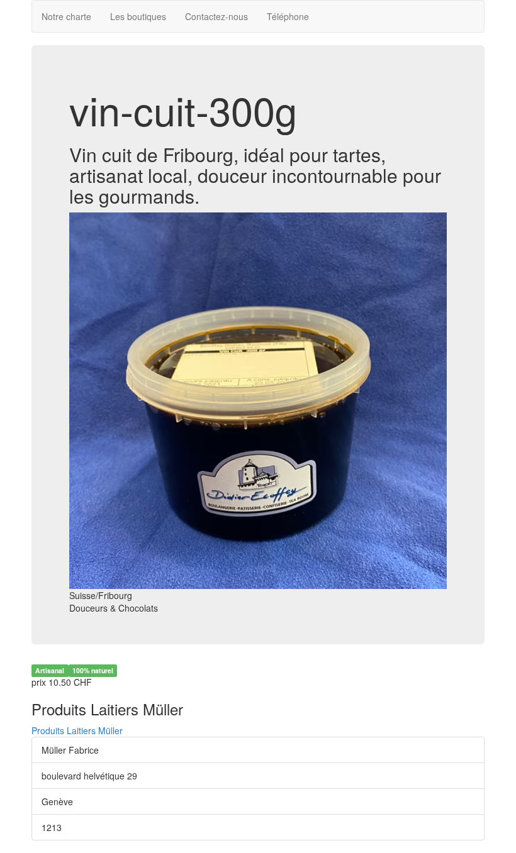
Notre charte (66, 16)
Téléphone (288, 16)
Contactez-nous (216, 16)
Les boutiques (138, 16)
